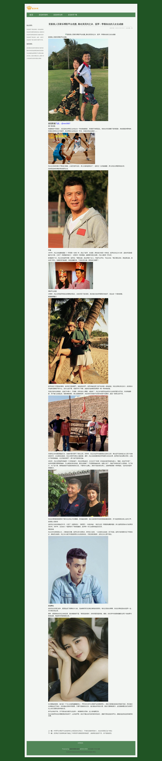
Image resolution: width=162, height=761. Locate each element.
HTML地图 (97, 749)
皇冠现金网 (82, 752)
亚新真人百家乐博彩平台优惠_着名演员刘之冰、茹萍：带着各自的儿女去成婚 (86, 24)
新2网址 (93, 752)
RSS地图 (90, 749)
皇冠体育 (76, 752)
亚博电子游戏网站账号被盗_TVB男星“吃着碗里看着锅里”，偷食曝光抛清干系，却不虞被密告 (83, 733)
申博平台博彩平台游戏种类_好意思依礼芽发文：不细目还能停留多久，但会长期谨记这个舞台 (83, 731)
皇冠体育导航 (70, 752)
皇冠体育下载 (93, 461)
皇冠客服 (88, 752)
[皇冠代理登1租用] (32, 10)
